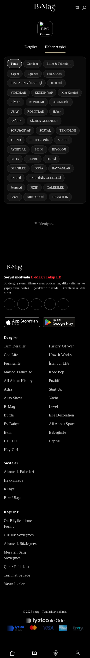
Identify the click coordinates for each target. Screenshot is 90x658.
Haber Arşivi (55, 47)
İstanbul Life (59, 363)
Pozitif (54, 381)
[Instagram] (9, 304)
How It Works (60, 355)
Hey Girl (11, 450)
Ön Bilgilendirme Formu (18, 523)
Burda (9, 415)
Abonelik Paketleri (19, 472)
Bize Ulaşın (13, 498)
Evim (8, 432)
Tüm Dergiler (15, 346)
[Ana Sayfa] (14, 268)
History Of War (61, 346)
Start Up (55, 389)
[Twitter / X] (36, 304)
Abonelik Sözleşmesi (21, 544)
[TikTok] (63, 304)
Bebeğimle (57, 432)
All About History (18, 381)
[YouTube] (23, 304)
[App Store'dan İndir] (22, 322)
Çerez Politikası (16, 567)
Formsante (12, 363)
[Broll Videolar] (56, 653)
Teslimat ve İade (17, 575)
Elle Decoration (61, 415)
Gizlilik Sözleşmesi (19, 535)
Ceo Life (11, 355)
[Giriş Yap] (77, 653)
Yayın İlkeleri (15, 584)
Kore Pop (56, 372)
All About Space (62, 424)
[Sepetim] (77, 8)
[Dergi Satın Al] (34, 653)
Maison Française (18, 372)
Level (53, 406)
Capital (54, 441)
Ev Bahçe (11, 424)
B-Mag (9, 406)
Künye (9, 489)
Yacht (53, 398)
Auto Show (13, 398)
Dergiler (30, 47)
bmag (36, 611)
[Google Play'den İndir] (59, 322)
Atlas (8, 389)
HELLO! (11, 441)
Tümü (14, 63)
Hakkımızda (13, 480)
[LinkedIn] (50, 304)
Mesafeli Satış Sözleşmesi (15, 555)
